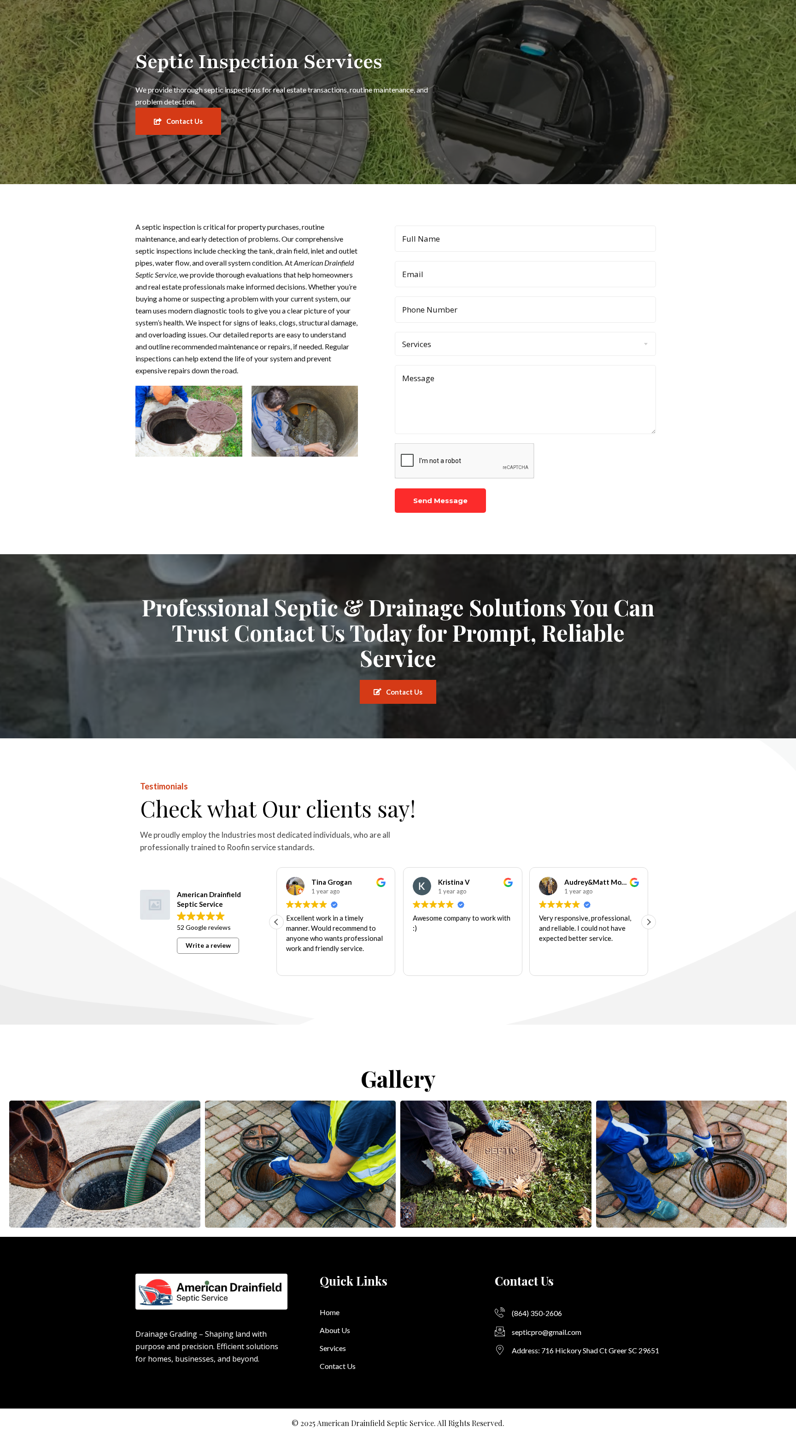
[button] (649, 922)
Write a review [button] (208, 945)
